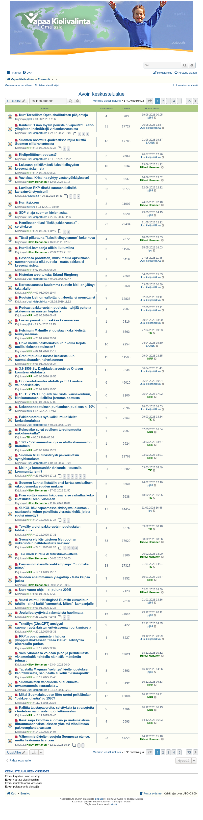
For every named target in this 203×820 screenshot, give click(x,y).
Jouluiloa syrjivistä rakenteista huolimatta (51, 612)
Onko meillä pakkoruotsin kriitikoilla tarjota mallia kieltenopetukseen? (50, 345)
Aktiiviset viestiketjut (47, 85)
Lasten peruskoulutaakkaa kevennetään (49, 320)
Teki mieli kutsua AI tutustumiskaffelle (48, 554)
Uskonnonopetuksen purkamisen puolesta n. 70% (57, 407)
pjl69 (29, 119)
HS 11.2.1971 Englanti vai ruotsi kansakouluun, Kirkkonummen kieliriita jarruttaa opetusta (53, 396)
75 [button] (189, 101)
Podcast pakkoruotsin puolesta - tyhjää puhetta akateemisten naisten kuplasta (53, 309)
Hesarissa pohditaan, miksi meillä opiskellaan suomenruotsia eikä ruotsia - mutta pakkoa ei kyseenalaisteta (52, 261)
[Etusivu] (101, 28)
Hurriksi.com (29, 202)
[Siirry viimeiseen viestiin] (155, 117)
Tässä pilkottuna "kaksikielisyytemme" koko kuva (57, 238)
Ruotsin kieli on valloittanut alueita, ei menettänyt (57, 297)
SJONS (150, 142)
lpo (150, 250)
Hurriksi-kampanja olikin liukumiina (46, 248)
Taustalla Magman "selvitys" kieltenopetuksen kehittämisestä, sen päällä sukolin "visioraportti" (52, 671)
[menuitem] (27, 73)
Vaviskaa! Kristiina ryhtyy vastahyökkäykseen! (54, 178)
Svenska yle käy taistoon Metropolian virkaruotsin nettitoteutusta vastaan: (45, 541)
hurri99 (30, 206)
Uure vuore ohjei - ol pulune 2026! (45, 590)
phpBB (99, 798)
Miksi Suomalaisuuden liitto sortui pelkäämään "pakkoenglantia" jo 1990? (53, 696)
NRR (29, 147)
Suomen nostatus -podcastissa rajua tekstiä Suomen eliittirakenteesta (50, 142)
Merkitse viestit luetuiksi (107, 100)
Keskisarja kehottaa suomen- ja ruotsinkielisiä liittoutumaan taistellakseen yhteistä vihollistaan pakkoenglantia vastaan (52, 723)
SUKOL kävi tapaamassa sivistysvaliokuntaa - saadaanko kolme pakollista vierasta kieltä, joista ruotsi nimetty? (52, 511)
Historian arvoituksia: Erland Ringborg (48, 274)
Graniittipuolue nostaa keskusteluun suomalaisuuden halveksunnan (45, 358)
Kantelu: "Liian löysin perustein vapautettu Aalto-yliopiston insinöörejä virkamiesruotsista (54, 127)
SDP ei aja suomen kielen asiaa (43, 212)
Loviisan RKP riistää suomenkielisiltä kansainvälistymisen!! (45, 189)
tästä (114, 804)
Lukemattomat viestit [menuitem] (185, 85)
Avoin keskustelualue (101, 94)
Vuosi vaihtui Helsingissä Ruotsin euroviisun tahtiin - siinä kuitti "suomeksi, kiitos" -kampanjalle (54, 602)
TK (150, 333)
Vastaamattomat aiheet (18, 85)
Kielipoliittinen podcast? (38, 154)
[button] (149, 101)
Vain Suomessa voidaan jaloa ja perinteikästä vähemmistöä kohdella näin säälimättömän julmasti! (52, 656)
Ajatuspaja (32, 195)
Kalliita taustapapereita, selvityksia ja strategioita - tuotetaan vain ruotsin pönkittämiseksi (54, 709)
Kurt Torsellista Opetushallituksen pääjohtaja (53, 115)
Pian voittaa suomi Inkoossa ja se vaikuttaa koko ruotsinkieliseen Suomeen (54, 497)
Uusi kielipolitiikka (36, 132)
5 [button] (179, 101)
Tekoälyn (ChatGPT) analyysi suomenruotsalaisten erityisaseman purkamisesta (53, 625)
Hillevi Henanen (150, 167)
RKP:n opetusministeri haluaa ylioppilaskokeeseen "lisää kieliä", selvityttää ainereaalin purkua (49, 640)
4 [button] (174, 101)
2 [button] (163, 101)
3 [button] (168, 101)
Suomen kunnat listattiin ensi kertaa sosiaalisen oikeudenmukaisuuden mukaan (54, 484)
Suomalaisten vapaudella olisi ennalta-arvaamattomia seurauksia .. (46, 684)
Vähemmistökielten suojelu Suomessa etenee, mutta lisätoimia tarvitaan (52, 738)
